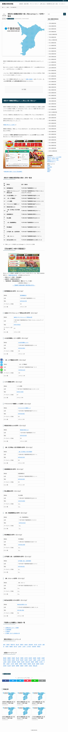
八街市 (24, 646)
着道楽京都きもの (24, 429)
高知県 (21, 660)
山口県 (43, 660)
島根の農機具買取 (52, 78)
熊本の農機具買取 (52, 106)
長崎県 (16, 663)
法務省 (48, 165)
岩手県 (26, 658)
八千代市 (29, 646)
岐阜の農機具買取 (52, 70)
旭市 (4, 644)
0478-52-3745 (23, 301)
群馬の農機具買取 (52, 126)
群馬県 (9, 660)
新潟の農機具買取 (52, 92)
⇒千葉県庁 (7, 631)
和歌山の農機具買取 (53, 40)
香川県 (17, 660)
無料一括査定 (29, 79)
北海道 (30, 665)
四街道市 (31, 644)
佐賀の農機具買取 (52, 28)
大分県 (12, 663)
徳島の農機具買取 (52, 84)
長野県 (20, 663)
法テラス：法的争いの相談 (52, 158)
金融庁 (48, 168)
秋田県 (18, 661)
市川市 (35, 644)
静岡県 (36, 661)
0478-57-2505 (20, 391)
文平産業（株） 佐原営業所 (24, 560)
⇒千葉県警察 (8, 629)
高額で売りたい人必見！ (10, 124)
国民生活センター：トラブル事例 (54, 157)
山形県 (38, 660)
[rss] (63, 0)
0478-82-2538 (21, 544)
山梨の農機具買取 (52, 67)
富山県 (9, 665)
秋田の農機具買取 (52, 123)
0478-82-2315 (21, 457)
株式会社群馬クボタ (22, 604)
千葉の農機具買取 (11, 18)
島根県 (29, 663)
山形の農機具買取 (52, 65)
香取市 (21, 644)
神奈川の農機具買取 (53, 112)
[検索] (65, 0)
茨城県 (13, 658)
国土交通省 (49, 166)
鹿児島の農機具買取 (53, 151)
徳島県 (37, 663)
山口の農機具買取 (52, 62)
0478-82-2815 (21, 479)
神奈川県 (28, 661)
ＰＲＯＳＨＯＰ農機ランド (24, 408)
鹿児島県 (14, 661)
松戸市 (39, 644)
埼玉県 (30, 660)
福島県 (21, 665)
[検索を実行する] (64, 14)
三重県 (34, 660)
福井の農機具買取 (52, 114)
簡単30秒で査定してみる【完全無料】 (13, 171)
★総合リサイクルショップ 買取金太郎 (23, 317)
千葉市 (6, 646)
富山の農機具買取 (52, 59)
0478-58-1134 (22, 370)
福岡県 (17, 665)
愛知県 (4, 658)
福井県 (13, 665)
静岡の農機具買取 (52, 139)
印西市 (8, 644)
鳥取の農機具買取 (52, 148)
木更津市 (34, 646)
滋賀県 (9, 661)
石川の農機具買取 (52, 109)
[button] (5, 680)
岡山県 (17, 658)
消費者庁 (49, 169)
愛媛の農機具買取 (52, 87)
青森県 (32, 661)
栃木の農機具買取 (52, 98)
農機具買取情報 (7, 4)
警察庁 (48, 171)
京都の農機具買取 (52, 26)
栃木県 (42, 663)
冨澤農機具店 (23, 295)
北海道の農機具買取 (53, 34)
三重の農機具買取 (52, 23)
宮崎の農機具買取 (52, 56)
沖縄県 (21, 658)
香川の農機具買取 (52, 142)
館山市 (17, 644)
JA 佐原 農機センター (23, 342)
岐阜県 (30, 658)
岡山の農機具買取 (52, 73)
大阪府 (8, 663)
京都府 (43, 658)
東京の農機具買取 (52, 95)
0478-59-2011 (21, 566)
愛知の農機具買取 (52, 89)
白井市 (19, 646)
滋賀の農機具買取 (52, 103)
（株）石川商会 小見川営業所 (25, 451)
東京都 (33, 663)
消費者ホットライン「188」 (53, 160)
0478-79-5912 (17, 324)
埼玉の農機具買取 (52, 42)
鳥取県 (25, 663)
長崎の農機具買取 (52, 131)
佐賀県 (26, 660)
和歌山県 (35, 665)
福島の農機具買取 (52, 120)
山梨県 (4, 661)
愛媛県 (9, 658)
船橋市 (11, 646)
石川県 (40, 661)
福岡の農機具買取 (52, 117)
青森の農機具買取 (52, 137)
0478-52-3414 (22, 522)
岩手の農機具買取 (52, 76)
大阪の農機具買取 (52, 48)
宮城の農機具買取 (52, 53)
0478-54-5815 (21, 348)
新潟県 (22, 661)
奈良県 (4, 665)
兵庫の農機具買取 (52, 31)
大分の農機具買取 (52, 45)
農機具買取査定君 (12, 275)
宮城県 (38, 658)
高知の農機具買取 (52, 145)
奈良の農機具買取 (52, 51)
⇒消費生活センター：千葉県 (12, 627)
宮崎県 (34, 658)
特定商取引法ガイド (51, 161)
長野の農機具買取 (52, 134)
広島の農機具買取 (52, 81)
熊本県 (4, 660)
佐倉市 (26, 644)
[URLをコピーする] (42, 680)
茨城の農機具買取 (52, 128)
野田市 (38, 646)
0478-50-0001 (21, 413)
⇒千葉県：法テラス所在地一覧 (12, 633)
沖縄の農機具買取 (52, 101)
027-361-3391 (20, 610)
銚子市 (15, 646)
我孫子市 (13, 644)
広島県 (13, 660)
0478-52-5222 (23, 435)
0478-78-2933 (21, 501)
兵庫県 (26, 665)
